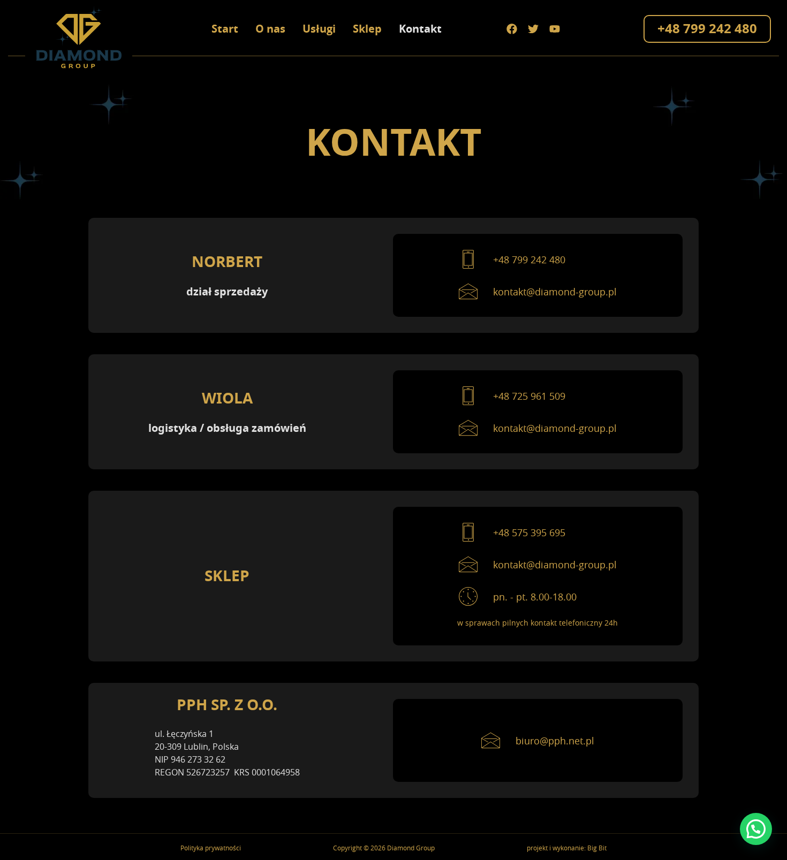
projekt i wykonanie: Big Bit (567, 847)
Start (224, 28)
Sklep (367, 28)
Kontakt (420, 28)
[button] (756, 829)
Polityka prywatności (210, 847)
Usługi (319, 28)
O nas (270, 28)
